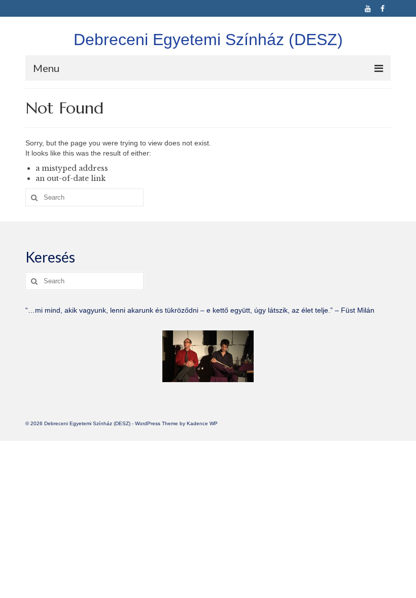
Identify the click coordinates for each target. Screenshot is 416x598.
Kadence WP (202, 423)
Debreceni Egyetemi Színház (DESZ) (208, 39)
